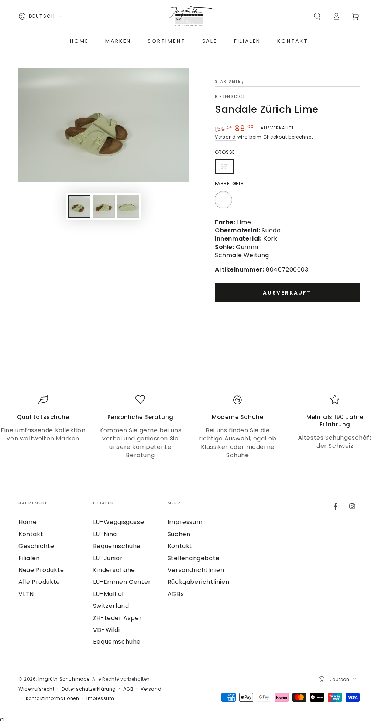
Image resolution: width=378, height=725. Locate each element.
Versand (225, 137)
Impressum (185, 522)
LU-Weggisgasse (118, 522)
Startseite (227, 81)
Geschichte (36, 546)
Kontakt (30, 534)
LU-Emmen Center (122, 582)
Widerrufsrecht (36, 689)
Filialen (29, 558)
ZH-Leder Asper (117, 618)
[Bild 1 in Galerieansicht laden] (79, 206)
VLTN (26, 594)
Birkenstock (230, 96)
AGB (128, 689)
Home (27, 522)
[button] (317, 16)
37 (227, 168)
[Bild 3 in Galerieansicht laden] (128, 206)
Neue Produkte (41, 570)
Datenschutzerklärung (89, 689)
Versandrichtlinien (196, 570)
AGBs (176, 594)
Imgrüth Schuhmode (64, 679)
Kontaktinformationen (52, 698)
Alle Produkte (39, 582)
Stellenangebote (194, 558)
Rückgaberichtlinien (198, 582)
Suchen (179, 534)
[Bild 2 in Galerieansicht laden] (104, 206)
